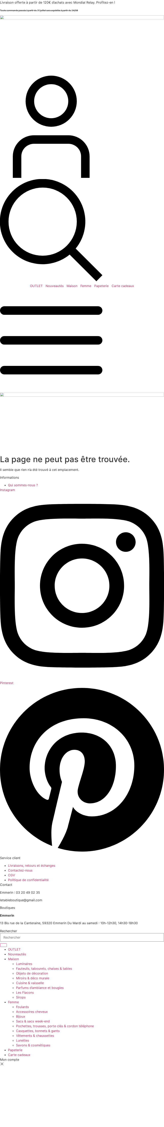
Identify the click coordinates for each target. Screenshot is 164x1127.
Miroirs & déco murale (32, 978)
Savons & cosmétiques (33, 1045)
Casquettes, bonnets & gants (38, 1031)
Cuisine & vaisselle (30, 983)
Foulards (22, 1007)
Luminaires (24, 964)
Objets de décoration (32, 973)
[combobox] (82, 937)
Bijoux (20, 1016)
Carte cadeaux (123, 286)
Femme (85, 286)
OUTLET (36, 286)
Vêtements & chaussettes (35, 1036)
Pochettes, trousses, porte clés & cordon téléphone (55, 1026)
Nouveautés (55, 286)
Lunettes (22, 1040)
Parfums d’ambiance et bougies (40, 988)
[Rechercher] (3, 945)
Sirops (21, 997)
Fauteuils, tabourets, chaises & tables (44, 969)
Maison (72, 286)
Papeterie (101, 286)
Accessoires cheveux (32, 1012)
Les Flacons (25, 992)
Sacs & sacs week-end (33, 1021)
